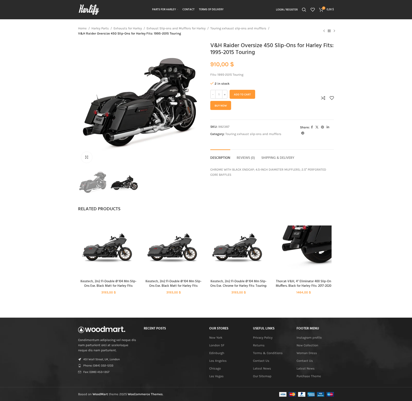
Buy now (221, 105)
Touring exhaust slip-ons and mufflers (238, 28)
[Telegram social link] (303, 133)
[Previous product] (324, 30)
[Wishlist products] (312, 9)
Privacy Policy (263, 337)
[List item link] (107, 365)
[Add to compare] (323, 98)
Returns (259, 345)
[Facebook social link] (312, 127)
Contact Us (261, 361)
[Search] (304, 9)
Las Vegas (216, 376)
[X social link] (317, 127)
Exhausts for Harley (128, 28)
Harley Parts (100, 28)
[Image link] (101, 329)
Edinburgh (216, 353)
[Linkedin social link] (327, 127)
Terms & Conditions (268, 353)
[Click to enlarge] (86, 157)
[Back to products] (329, 30)
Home (82, 28)
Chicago (215, 368)
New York (215, 337)
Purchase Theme (309, 376)
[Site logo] (89, 9)
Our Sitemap (262, 376)
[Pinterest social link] (322, 127)
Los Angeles (218, 361)
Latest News (262, 368)
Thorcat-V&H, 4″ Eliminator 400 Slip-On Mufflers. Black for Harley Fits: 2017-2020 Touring (303, 286)
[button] (108, 251)
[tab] (220, 155)
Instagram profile (309, 337)
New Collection (307, 345)
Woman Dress (307, 353)
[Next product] (334, 30)
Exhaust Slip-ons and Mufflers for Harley (176, 28)
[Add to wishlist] (332, 98)
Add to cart (242, 94)
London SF (216, 345)
